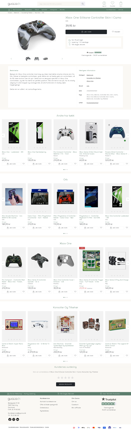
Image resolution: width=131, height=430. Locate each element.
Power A (107, 156)
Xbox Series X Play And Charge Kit (116, 281)
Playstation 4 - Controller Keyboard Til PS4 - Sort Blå (89, 217)
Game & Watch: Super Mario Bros (12, 344)
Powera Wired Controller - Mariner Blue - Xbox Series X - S (116, 153)
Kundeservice (110, 10)
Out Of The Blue (84, 347)
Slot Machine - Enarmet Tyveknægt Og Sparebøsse (64, 344)
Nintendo (5, 347)
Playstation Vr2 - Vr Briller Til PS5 (38, 344)
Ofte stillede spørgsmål (49, 405)
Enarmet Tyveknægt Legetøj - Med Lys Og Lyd (90, 344)
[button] (11, 59)
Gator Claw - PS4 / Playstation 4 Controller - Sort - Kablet (39, 217)
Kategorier (53, 10)
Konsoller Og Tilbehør (94, 78)
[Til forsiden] (14, 4)
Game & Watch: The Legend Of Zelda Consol (116, 344)
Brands (62, 10)
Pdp (106, 284)
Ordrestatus (44, 408)
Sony (29, 347)
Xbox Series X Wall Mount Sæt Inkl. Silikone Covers (91, 153)
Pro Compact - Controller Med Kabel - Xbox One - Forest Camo (13, 281)
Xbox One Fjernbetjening (37, 152)
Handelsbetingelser (13, 427)
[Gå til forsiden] (14, 399)
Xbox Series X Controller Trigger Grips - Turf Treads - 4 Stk (91, 281)
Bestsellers (28, 10)
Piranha (56, 284)
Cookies (47, 427)
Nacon (56, 156)
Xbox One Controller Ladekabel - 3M (117, 217)
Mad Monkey (58, 347)
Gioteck (30, 284)
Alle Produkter (17, 10)
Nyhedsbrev (44, 411)
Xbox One (90, 81)
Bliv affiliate (76, 408)
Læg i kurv (86, 32)
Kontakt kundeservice (48, 402)
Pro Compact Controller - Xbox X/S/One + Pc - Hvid (65, 153)
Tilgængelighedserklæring (37, 427)
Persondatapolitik (24, 427)
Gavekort (75, 405)
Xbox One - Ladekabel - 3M (12, 152)
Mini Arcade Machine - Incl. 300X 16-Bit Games (12, 217)
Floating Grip (83, 156)
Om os (74, 402)
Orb (67, 21)
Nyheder (44, 10)
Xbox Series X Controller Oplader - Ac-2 (37, 281)
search (82, 4)
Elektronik (90, 75)
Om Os (120, 10)
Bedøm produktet (65, 384)
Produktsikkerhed (92, 103)
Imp (80, 284)
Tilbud (37, 10)
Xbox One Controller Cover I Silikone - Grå (64, 281)
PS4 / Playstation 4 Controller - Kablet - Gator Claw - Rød (65, 217)
